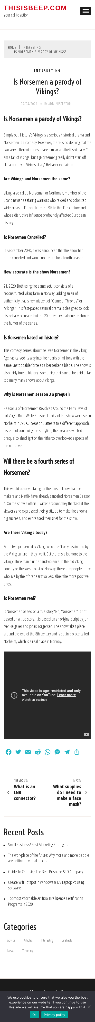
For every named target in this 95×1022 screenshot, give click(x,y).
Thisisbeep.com (35, 8)
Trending (27, 950)
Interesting (47, 70)
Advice (11, 940)
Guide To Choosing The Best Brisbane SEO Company (45, 872)
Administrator (59, 103)
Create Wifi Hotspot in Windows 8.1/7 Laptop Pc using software (46, 885)
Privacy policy (54, 1015)
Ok (34, 1015)
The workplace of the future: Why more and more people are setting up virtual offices (48, 858)
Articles (28, 940)
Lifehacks (67, 940)
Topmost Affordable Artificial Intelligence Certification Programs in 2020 (45, 901)
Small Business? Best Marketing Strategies (38, 844)
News (10, 950)
